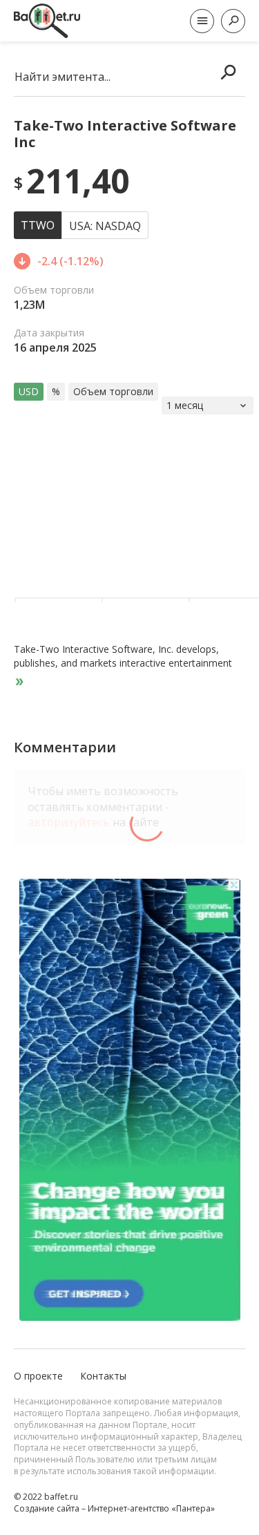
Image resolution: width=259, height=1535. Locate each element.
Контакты (103, 1375)
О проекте (38, 1375)
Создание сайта (46, 1508)
